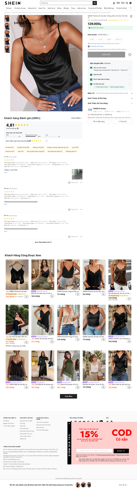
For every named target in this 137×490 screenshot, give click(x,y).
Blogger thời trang (8, 423)
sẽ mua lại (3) (10, 147)
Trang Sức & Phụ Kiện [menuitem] (95, 8)
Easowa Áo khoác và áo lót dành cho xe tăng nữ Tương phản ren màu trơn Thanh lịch (94, 384)
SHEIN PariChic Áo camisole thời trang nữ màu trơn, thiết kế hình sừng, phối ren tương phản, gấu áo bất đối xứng (119, 338)
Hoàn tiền (22, 426)
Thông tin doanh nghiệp (12, 446)
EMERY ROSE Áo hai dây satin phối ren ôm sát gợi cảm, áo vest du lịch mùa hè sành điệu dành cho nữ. (17, 291)
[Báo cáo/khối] (81, 182)
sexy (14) (20, 151)
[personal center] (114, 3)
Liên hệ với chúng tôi (42, 422)
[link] (118, 3)
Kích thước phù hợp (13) (55, 151)
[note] (16, 346)
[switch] (46, 141)
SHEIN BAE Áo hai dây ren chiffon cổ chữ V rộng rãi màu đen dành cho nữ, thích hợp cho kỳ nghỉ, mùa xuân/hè (17, 384)
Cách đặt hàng (24, 428)
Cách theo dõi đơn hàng (27, 431)
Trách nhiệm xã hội (25, 436)
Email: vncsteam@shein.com (11, 459)
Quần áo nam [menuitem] (81, 8)
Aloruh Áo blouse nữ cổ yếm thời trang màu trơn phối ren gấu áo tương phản (68, 384)
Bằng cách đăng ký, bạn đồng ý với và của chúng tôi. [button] (102, 455)
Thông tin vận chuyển (26, 421)
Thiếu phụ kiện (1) (71, 151)
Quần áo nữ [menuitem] (51, 8)
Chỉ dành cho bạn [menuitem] (20, 8)
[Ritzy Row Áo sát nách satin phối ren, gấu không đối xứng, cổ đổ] (119, 365)
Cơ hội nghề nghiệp (9, 426)
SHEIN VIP (23, 439)
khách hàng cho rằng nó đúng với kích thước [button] (104, 43)
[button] (127, 3)
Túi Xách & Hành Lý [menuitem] (122, 8)
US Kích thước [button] (102, 34)
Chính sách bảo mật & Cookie (106, 455)
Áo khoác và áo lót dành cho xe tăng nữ (62, 12)
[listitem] (17, 280)
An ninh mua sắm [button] (99, 84)
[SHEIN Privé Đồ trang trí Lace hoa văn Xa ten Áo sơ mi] (68, 320)
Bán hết (106, 55)
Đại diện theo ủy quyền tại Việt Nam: (13, 462)
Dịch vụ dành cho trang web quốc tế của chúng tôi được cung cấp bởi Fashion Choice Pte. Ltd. (30, 449)
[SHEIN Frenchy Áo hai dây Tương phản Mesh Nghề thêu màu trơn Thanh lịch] (94, 274)
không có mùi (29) (38, 147)
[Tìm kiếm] (95, 3)
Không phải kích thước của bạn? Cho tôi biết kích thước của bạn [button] (107, 49)
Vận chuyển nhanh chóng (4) (35, 151)
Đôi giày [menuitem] (66, 8)
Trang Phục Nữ (16, 12)
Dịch (5, 172)
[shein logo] (12, 3)
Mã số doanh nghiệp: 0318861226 (13, 466)
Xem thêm (68, 396)
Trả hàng (22, 423)
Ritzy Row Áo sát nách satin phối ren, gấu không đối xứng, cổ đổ (120, 384)
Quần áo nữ (25, 12)
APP (107, 418)
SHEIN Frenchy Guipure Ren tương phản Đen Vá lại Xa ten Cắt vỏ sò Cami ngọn (68, 291)
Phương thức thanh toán (43, 425)
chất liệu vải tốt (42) (23, 147)
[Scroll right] (131, 8)
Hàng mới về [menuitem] (32, 8)
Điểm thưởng (40, 427)
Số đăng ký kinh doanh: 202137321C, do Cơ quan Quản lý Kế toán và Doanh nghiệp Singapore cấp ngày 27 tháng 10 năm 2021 (31, 456)
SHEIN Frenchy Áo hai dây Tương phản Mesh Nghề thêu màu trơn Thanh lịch (94, 291)
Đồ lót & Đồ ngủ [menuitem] (109, 8)
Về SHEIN (6, 421)
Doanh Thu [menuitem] (41, 8)
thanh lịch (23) (10, 151)
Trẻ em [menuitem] (73, 8)
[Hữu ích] (69, 182)
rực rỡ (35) (75, 147)
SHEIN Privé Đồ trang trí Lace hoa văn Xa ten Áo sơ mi (68, 337)
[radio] (92, 39)
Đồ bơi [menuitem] (59, 8)
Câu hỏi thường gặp (42, 430)
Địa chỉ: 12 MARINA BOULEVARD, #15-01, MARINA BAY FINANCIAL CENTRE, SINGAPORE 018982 (30, 452)
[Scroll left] (128, 8)
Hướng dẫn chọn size (26, 433)
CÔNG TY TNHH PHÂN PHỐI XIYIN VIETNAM (16, 464)
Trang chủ (7, 12)
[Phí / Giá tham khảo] (101, 24)
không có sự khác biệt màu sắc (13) (57, 147)
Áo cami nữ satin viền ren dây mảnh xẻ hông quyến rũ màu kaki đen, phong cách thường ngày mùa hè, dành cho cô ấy (17, 337)
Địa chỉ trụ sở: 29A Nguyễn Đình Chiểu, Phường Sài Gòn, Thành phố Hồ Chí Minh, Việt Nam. (30, 469)
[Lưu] (130, 55)
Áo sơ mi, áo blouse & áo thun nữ (39, 12)
